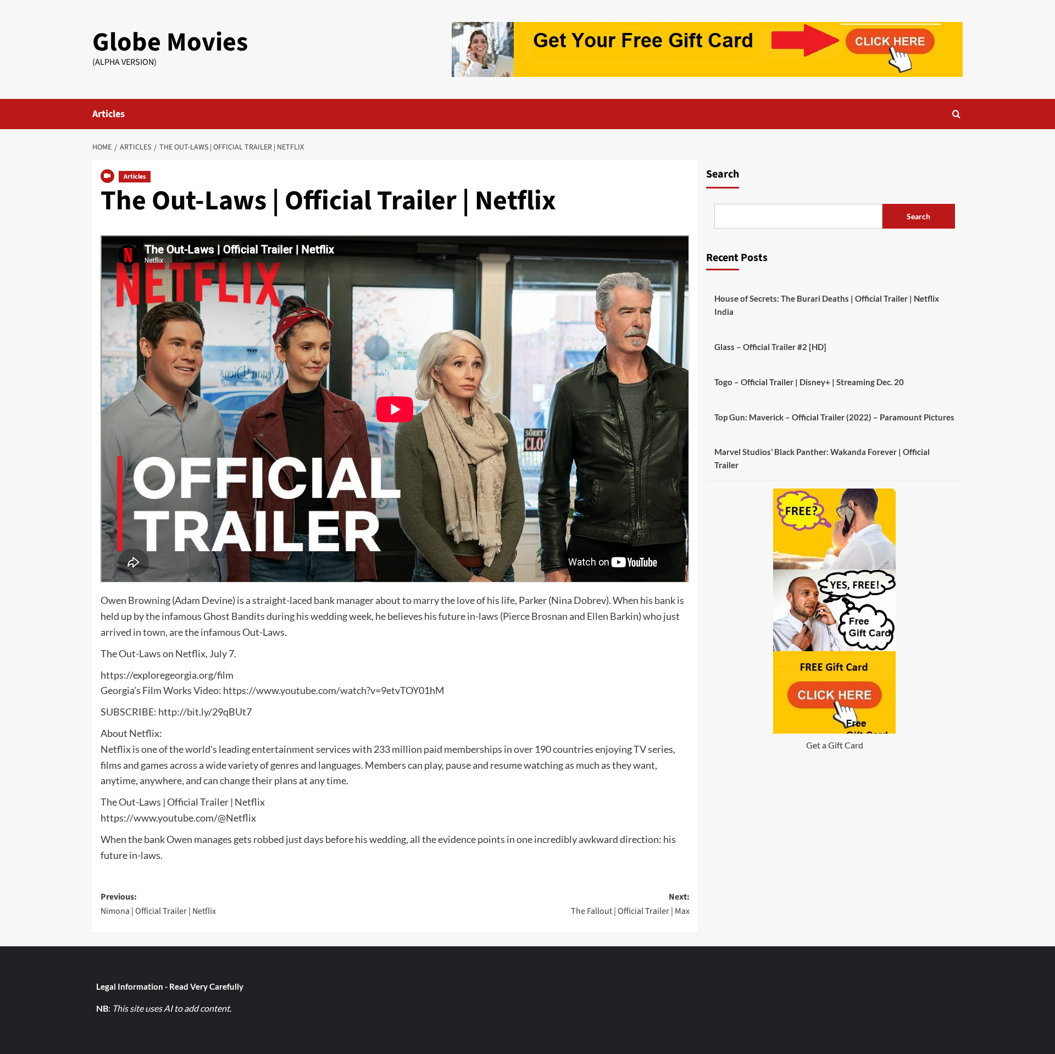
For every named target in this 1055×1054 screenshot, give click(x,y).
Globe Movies (170, 42)
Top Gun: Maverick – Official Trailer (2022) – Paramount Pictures (834, 417)
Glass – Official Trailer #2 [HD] (770, 347)
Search (722, 174)
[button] (956, 114)
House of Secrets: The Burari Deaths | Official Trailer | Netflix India (826, 305)
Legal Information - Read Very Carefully (169, 986)
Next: (630, 904)
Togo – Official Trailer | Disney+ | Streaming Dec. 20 (809, 382)
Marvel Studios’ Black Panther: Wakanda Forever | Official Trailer (822, 458)
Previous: (158, 904)
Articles (108, 114)
